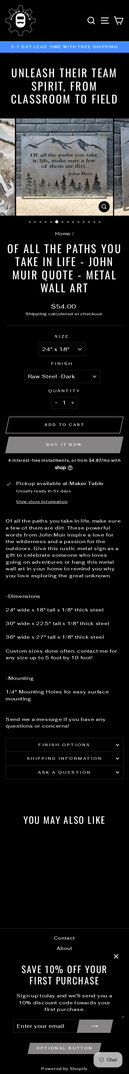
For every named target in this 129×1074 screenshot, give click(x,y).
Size (62, 336)
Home (62, 234)
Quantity (64, 390)
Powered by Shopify (64, 1068)
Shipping (36, 314)
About (64, 948)
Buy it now (64, 444)
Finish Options (64, 744)
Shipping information (65, 758)
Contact (64, 938)
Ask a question (64, 772)
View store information (41, 501)
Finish (62, 363)
